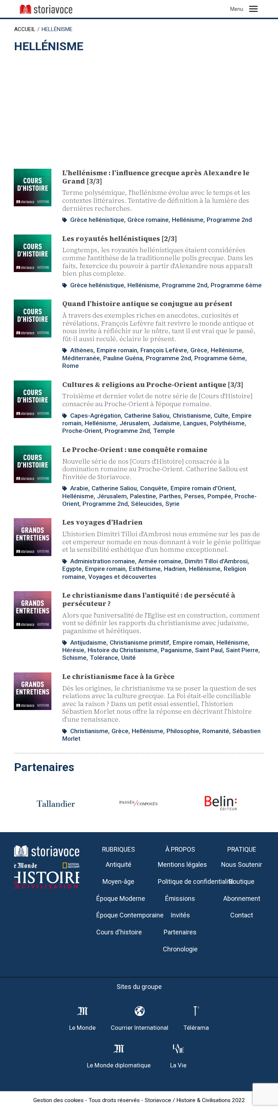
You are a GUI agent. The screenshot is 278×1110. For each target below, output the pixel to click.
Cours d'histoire (119, 932)
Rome (70, 365)
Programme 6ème (236, 285)
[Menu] (253, 9)
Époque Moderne (120, 898)
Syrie (172, 503)
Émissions (180, 898)
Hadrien (175, 568)
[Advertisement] (139, 107)
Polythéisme (227, 423)
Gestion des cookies (58, 1100)
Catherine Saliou (146, 415)
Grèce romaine (148, 219)
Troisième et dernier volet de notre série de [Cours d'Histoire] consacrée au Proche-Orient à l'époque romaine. (157, 399)
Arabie (79, 488)
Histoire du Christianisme (122, 650)
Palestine (143, 496)
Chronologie (180, 949)
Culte (221, 415)
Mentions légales (182, 864)
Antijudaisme (88, 642)
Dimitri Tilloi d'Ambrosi (216, 561)
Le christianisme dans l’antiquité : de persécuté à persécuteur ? (148, 599)
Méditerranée (81, 358)
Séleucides (146, 503)
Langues (195, 423)
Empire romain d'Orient (202, 488)
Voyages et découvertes (122, 576)
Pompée (219, 496)
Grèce (198, 350)
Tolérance (104, 657)
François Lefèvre (163, 350)
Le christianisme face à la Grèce (118, 676)
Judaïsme (166, 423)
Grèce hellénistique (97, 219)
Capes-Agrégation (95, 415)
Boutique (241, 881)
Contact (241, 915)
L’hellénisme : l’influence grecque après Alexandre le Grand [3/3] (155, 177)
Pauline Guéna (123, 358)
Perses (194, 496)
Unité (128, 657)
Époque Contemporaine (130, 915)
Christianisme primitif (139, 642)
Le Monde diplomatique (119, 1065)
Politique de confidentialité (196, 881)
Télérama (196, 1027)
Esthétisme (145, 568)
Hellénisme (187, 219)
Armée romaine (159, 561)
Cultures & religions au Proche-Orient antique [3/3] (152, 384)
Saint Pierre (242, 650)
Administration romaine (102, 561)
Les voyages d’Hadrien (102, 522)
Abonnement (241, 898)
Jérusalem (134, 423)
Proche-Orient (81, 430)
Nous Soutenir (241, 864)
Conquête (153, 488)
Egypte (72, 568)
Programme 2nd (229, 219)
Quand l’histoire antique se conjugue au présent (147, 303)
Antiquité (118, 864)
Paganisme (176, 650)
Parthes (170, 496)
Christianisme (192, 415)
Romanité (215, 731)
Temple (164, 430)
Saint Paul (209, 650)
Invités (180, 915)
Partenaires (180, 932)
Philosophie (183, 731)
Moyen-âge (118, 881)
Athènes (81, 350)
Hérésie (73, 650)
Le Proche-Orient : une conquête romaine (134, 449)
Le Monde (82, 1027)
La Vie (178, 1065)
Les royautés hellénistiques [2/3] (119, 238)
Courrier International (139, 1027)
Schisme (74, 657)
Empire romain (117, 350)
